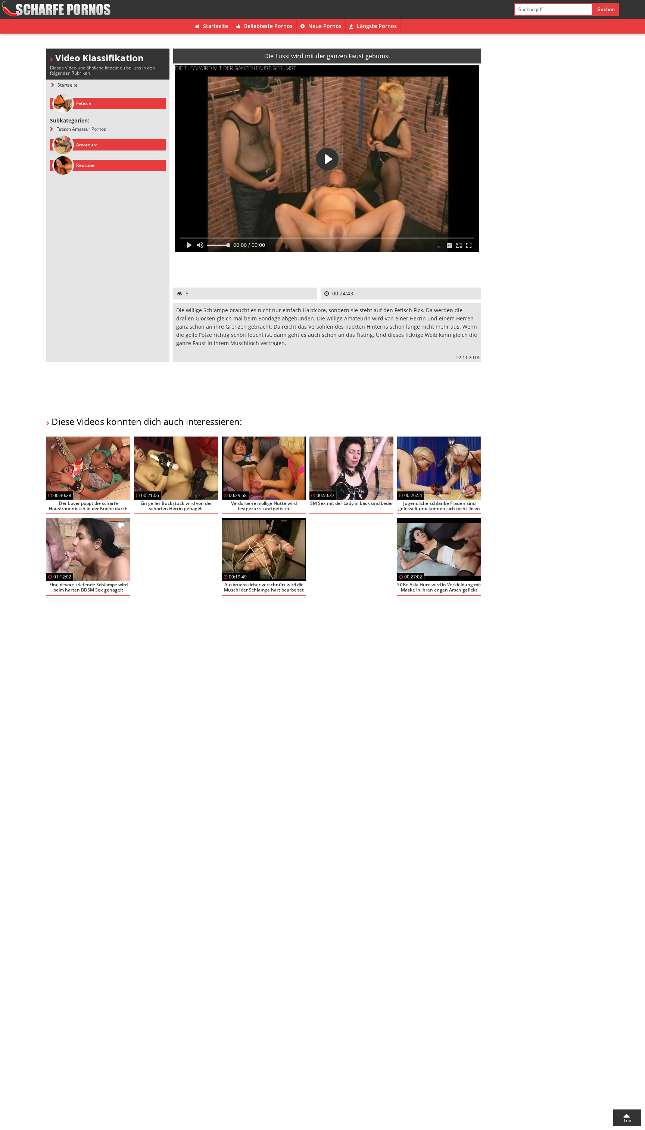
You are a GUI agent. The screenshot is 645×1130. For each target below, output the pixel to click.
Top (627, 1120)
